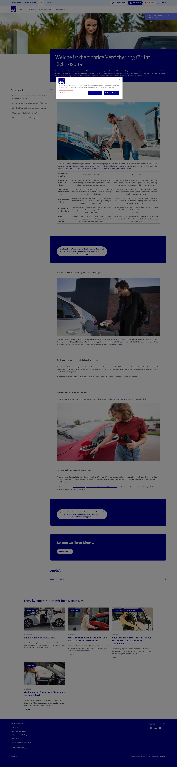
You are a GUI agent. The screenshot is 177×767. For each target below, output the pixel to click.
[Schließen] (119, 79)
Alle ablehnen (95, 93)
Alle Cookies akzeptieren (111, 93)
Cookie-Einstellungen (66, 93)
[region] (89, 88)
